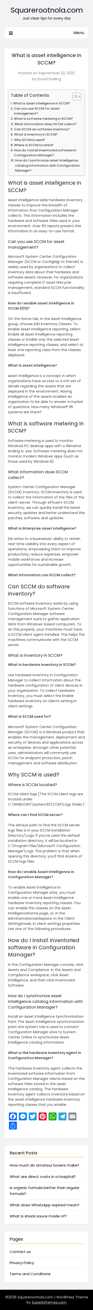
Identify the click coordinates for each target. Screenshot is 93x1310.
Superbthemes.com (49, 1302)
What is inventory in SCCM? (36, 134)
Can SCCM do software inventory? (42, 129)
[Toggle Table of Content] (74, 96)
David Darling (49, 78)
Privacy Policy (22, 1262)
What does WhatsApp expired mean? (44, 1205)
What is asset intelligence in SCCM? (41, 103)
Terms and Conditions (30, 1273)
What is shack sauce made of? (38, 1216)
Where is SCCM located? (34, 145)
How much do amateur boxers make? (44, 1165)
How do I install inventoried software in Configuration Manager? (45, 152)
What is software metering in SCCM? (43, 119)
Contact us (20, 1251)
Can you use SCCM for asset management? (37, 111)
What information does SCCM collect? (45, 124)
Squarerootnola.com (46, 10)
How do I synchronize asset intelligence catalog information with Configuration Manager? (47, 165)
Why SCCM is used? (29, 140)
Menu (78, 33)
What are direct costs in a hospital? (43, 1176)
